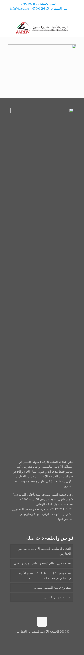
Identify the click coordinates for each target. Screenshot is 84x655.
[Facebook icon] (45, 14)
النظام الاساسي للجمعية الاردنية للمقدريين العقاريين (44, 551)
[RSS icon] (39, 14)
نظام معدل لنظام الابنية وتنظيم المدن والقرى (42, 563)
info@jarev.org (19, 8)
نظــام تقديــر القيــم (57, 597)
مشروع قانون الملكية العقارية (52, 587)
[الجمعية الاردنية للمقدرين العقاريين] (42, 28)
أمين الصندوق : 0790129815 (50, 8)
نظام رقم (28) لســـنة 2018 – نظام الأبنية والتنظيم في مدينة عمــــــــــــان (45, 575)
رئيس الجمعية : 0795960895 (39, 3)
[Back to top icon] (42, 622)
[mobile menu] (9, 28)
